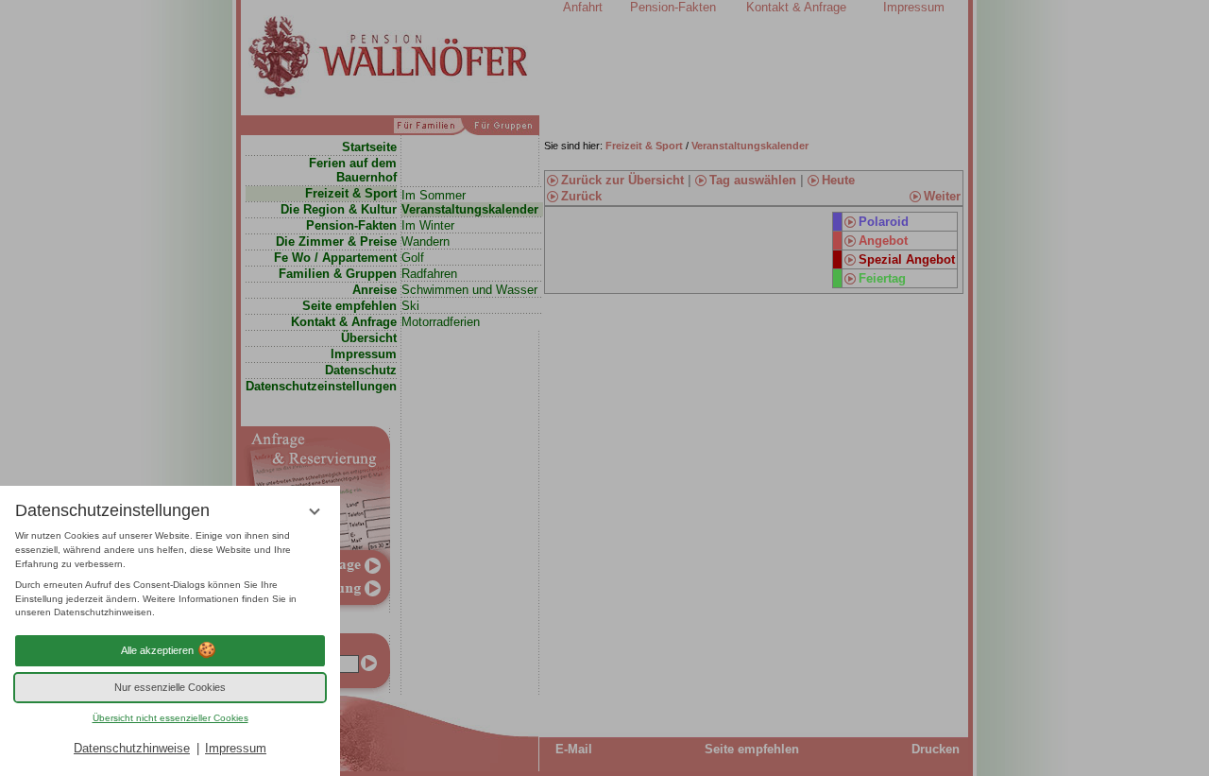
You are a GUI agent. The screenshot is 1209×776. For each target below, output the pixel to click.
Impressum (235, 748)
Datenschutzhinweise (132, 748)
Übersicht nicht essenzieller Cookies (170, 718)
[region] (170, 574)
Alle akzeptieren (157, 650)
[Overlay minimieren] (314, 511)
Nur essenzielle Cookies (170, 687)
